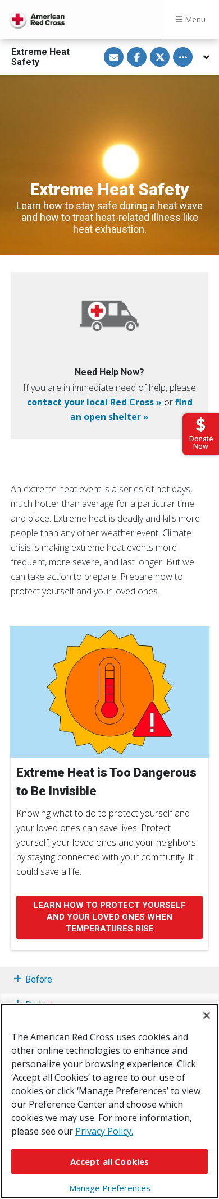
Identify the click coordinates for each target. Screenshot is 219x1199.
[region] (109, 1101)
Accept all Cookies (109, 1161)
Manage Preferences (109, 1187)
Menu (194, 19)
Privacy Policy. (104, 1131)
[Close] (206, 1015)
